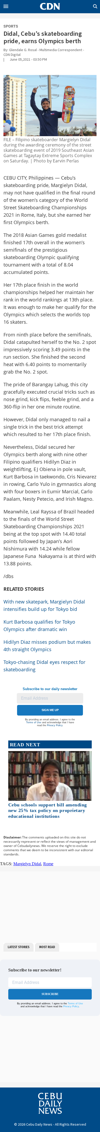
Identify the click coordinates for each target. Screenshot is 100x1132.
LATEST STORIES (18, 947)
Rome (48, 864)
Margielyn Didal (27, 864)
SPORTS (10, 26)
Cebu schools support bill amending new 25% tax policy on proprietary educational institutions (47, 810)
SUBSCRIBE (50, 994)
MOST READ (47, 947)
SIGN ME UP (50, 710)
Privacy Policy (54, 725)
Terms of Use (33, 722)
